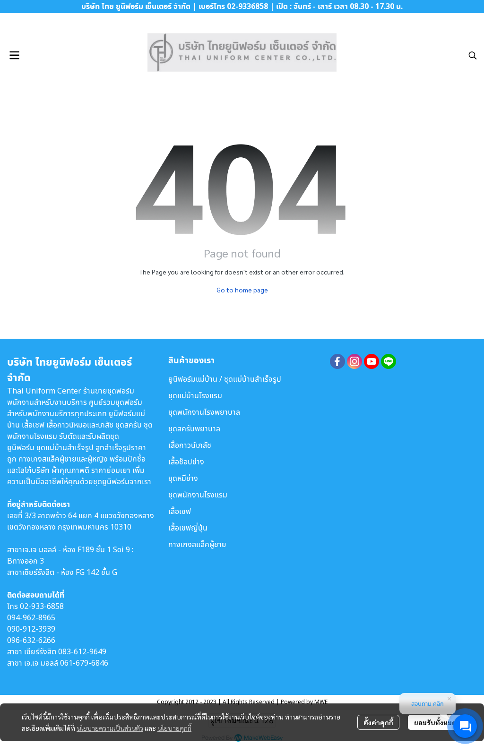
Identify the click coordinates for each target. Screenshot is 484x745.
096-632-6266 (31, 640)
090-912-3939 (31, 629)
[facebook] (337, 361)
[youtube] (371, 361)
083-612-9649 (82, 651)
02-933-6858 (42, 606)
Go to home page (242, 289)
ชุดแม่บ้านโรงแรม (195, 395)
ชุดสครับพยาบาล (194, 428)
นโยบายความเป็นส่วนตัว (110, 728)
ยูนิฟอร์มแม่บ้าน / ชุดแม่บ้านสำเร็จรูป (224, 379)
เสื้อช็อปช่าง (186, 461)
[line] (388, 361)
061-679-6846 (84, 663)
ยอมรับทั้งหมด (435, 722)
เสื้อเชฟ (179, 511)
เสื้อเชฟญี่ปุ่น (187, 527)
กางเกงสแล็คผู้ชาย (197, 544)
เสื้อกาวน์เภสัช (189, 445)
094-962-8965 (31, 617)
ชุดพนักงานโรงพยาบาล (204, 412)
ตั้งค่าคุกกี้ (378, 722)
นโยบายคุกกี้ (174, 728)
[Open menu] (14, 55)
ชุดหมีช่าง (183, 478)
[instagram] (354, 361)
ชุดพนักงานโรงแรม (197, 494)
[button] (472, 55)
